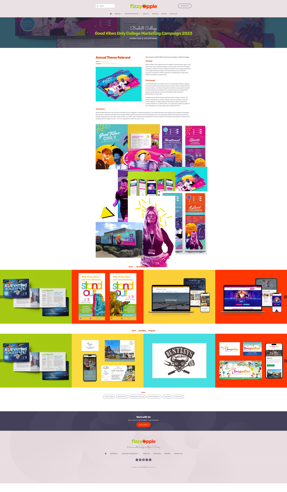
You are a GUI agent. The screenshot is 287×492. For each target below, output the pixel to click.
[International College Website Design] (179, 297)
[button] (1, 296)
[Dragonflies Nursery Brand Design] (251, 361)
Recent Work (178, 396)
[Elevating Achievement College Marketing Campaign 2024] (36, 297)
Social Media (167, 396)
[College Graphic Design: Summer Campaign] (108, 297)
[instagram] (140, 460)
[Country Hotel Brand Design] (108, 361)
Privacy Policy (143, 467)
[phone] (150, 460)
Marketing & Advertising (109, 63)
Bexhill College (143, 28)
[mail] (147, 460)
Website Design (49, 297)
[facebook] (137, 460)
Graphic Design (31, 297)
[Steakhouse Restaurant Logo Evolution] (179, 361)
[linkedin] (143, 460)
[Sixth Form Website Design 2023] (251, 297)
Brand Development (23, 297)
